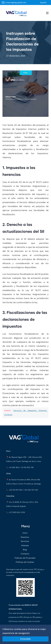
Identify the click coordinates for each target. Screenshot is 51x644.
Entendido (25, 638)
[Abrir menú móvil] (47, 13)
